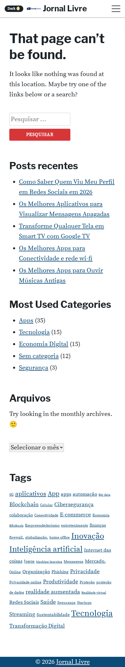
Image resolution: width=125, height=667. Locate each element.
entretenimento (74, 525)
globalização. (36, 537)
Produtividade (60, 581)
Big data (104, 495)
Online (15, 572)
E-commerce (75, 514)
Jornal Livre (65, 8)
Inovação (87, 536)
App (53, 494)
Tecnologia (34, 332)
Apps (26, 320)
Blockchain (24, 504)
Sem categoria (39, 356)
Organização (36, 572)
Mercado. (95, 561)
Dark (14, 8)
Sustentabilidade (53, 614)
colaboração (21, 515)
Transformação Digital (37, 626)
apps (66, 494)
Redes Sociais (24, 602)
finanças (98, 525)
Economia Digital (43, 344)
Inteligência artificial (46, 549)
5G (11, 494)
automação (85, 494)
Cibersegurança (74, 504)
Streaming (22, 614)
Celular (46, 505)
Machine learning (49, 562)
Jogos (29, 561)
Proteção (87, 582)
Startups (84, 602)
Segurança (33, 368)
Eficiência (16, 526)
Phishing (60, 572)
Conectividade (46, 515)
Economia (101, 515)
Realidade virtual (93, 593)
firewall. (16, 537)
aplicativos (30, 494)
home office (59, 537)
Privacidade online (25, 582)
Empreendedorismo (42, 525)
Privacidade (85, 571)
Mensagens (73, 561)
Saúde (48, 602)
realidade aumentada (53, 592)
